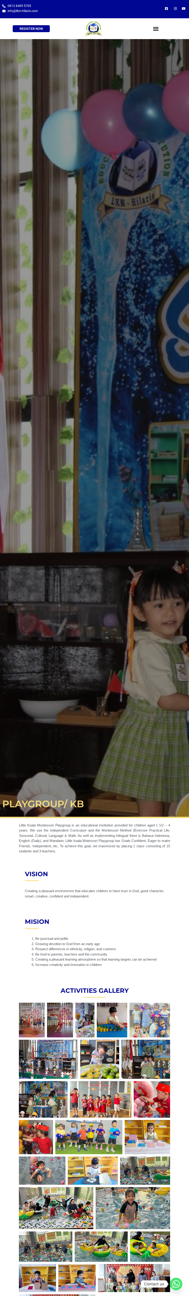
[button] (155, 28)
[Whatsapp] (176, 1284)
